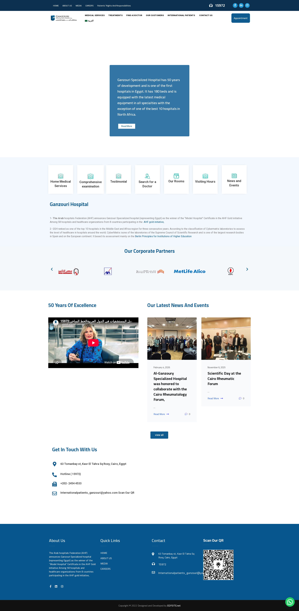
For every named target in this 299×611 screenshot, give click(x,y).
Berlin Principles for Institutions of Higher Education (163, 236)
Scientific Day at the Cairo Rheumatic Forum (224, 378)
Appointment (241, 18)
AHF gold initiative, (154, 221)
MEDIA (79, 5)
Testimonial (118, 181)
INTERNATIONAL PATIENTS (181, 15)
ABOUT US (67, 5)
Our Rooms (176, 181)
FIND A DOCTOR (134, 15)
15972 (220, 5)
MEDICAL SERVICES (95, 15)
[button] (52, 269)
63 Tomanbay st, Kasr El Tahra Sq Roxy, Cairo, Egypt (93, 463)
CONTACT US (205, 15)
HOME (56, 5)
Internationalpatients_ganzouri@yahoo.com (178, 572)
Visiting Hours (205, 181)
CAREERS (89, 5)
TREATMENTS (115, 15)
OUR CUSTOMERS (155, 15)
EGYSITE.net (174, 605)
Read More (126, 126)
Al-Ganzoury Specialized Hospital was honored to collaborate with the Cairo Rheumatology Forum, (170, 386)
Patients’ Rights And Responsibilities (114, 5)
